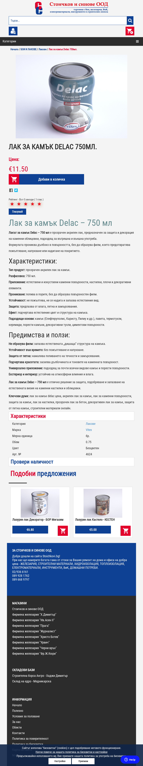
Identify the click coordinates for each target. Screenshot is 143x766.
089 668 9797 (20, 579)
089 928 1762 (20, 575)
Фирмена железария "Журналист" (34, 631)
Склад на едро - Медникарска (31, 681)
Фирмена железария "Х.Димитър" (34, 614)
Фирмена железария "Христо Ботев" (35, 637)
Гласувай (17, 211)
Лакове (90, 424)
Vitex (89, 430)
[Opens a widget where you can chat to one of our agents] (130, 760)
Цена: (14, 159)
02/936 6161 (20, 572)
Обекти (17, 727)
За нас (16, 722)
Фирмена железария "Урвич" (31, 642)
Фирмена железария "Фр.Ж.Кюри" (34, 653)
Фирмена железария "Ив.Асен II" (33, 620)
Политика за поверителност (30, 738)
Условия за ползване (26, 716)
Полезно (17, 711)
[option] (71, 96)
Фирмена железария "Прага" (30, 625)
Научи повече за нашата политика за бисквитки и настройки (71, 752)
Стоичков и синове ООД (27, 609)
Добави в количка (51, 179)
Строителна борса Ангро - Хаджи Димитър (40, 675)
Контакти (18, 733)
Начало (17, 705)
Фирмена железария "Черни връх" (34, 648)
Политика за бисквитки (27, 744)
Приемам (83, 761)
